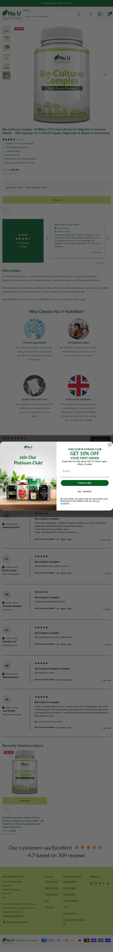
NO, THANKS (85, 492)
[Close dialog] (110, 445)
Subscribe (85, 483)
